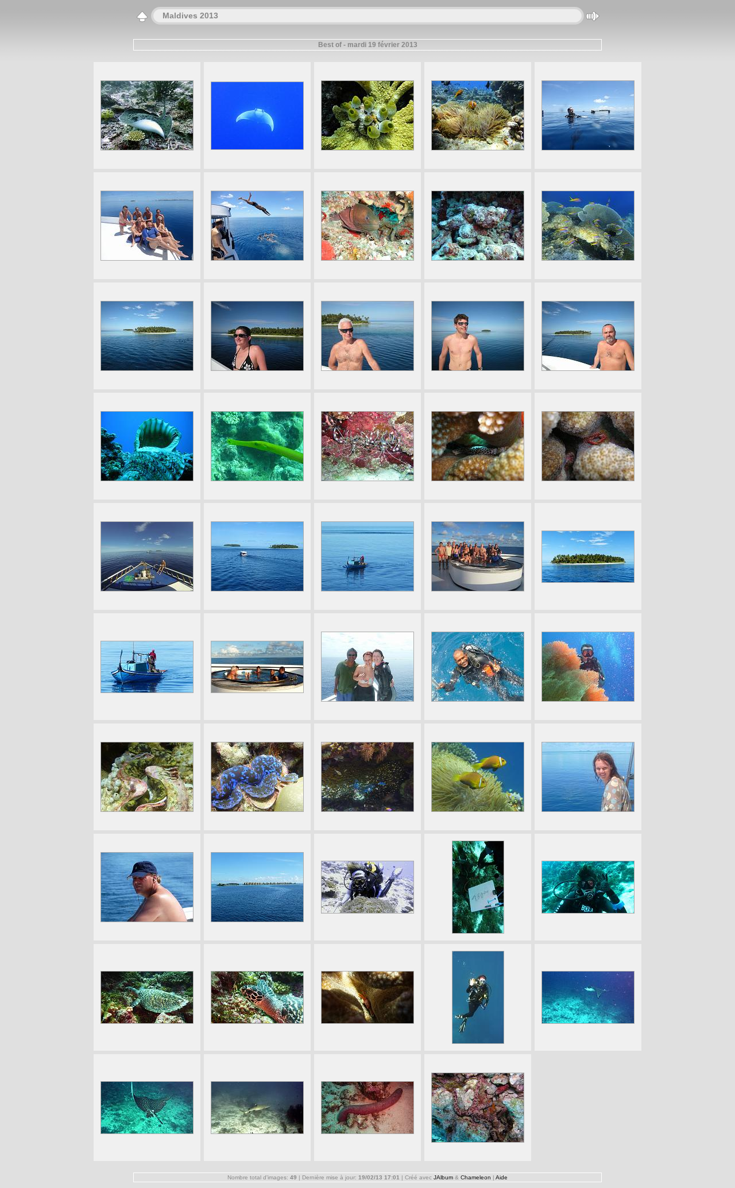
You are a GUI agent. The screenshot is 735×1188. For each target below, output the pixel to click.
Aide (502, 1177)
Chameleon (476, 1177)
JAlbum (443, 1177)
